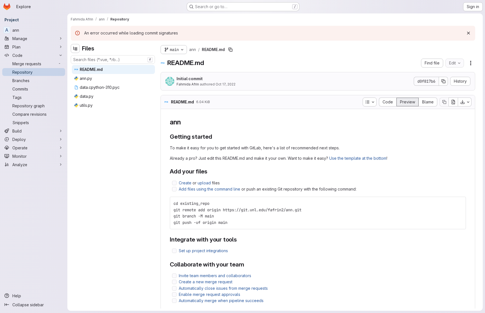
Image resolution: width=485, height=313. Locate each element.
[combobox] (113, 59)
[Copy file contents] (444, 102)
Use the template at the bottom (357, 158)
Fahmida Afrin (188, 84)
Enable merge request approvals (209, 294)
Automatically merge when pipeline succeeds (221, 300)
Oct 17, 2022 (225, 84)
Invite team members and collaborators (215, 275)
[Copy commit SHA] (443, 81)
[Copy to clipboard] (459, 203)
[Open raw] (453, 102)
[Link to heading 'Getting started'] (215, 136)
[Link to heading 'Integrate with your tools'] (240, 239)
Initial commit (190, 78)
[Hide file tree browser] (75, 48)
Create (185, 182)
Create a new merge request (205, 281)
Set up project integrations (203, 250)
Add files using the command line (209, 189)
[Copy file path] (230, 49)
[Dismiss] (468, 33)
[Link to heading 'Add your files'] (210, 171)
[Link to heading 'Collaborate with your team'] (247, 264)
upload (204, 182)
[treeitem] (113, 69)
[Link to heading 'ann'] (184, 122)
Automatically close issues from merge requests (223, 288)
